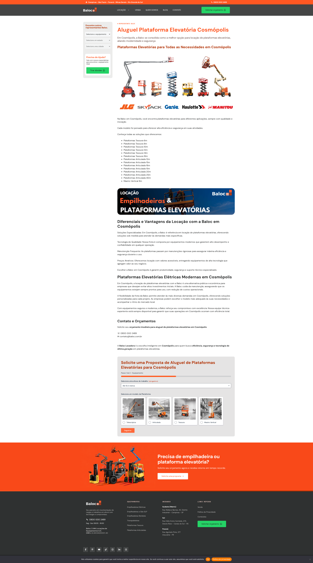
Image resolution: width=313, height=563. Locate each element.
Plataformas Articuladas (136, 530)
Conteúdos (202, 517)
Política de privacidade (221, 559)
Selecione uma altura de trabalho (139, 381)
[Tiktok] (105, 549)
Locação (121, 10)
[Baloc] (93, 504)
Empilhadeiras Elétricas (136, 507)
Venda (138, 10)
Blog (165, 10)
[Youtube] (99, 549)
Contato (177, 10)
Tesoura (181, 422)
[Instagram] (112, 549)
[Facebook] (85, 549)
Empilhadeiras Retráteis (136, 516)
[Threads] (125, 549)
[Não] (310, 559)
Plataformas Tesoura (135, 525)
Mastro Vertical (210, 422)
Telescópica (131, 422)
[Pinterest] (92, 549)
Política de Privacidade (207, 512)
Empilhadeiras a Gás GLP (137, 512)
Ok (208, 559)
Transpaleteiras (133, 520)
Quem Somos (152, 10)
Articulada (156, 422)
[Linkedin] (119, 549)
